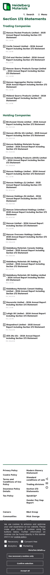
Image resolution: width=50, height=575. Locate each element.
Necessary (13, 541)
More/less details (35, 550)
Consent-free (30, 541)
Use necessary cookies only (21, 556)
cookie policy (20, 537)
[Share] (47, 479)
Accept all (25, 571)
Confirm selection (25, 563)
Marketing (28, 546)
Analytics (12, 546)
